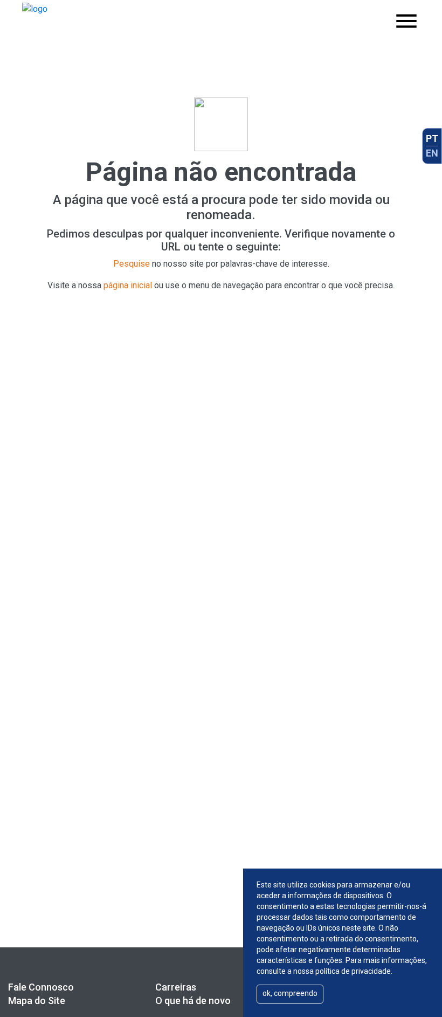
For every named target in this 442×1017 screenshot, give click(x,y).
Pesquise (131, 264)
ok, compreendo (290, 993)
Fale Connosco (41, 987)
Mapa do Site (36, 1000)
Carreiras (175, 987)
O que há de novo (193, 1000)
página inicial (127, 285)
